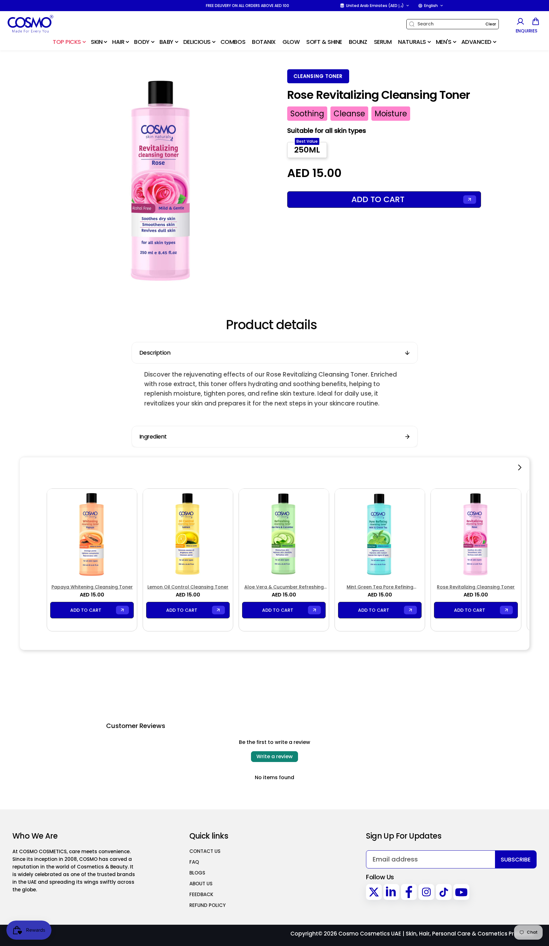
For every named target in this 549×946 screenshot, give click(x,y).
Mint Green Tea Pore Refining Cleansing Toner (380, 587)
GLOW (291, 42)
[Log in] (520, 21)
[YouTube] (461, 892)
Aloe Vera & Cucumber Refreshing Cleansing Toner (284, 587)
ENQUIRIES (526, 31)
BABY (166, 42)
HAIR (118, 42)
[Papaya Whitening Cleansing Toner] (92, 534)
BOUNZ (358, 42)
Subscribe (516, 859)
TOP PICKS (67, 42)
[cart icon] (536, 21)
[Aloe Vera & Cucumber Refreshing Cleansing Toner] (284, 534)
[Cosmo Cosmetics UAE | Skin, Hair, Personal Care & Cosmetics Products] (46, 24)
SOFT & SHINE (324, 42)
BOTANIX (264, 42)
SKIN (96, 42)
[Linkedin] (391, 892)
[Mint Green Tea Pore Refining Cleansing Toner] (380, 534)
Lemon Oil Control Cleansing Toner (187, 587)
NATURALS (412, 42)
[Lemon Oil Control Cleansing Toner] (188, 534)
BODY (141, 42)
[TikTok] (444, 892)
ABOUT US (201, 883)
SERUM (383, 42)
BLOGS (197, 872)
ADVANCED (476, 42)
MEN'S (443, 42)
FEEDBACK (201, 894)
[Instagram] (426, 892)
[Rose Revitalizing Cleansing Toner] (476, 534)
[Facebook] (409, 892)
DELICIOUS (197, 42)
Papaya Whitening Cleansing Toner (92, 587)
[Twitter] (374, 892)
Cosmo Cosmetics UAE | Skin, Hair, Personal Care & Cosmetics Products (435, 933)
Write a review (274, 756)
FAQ (194, 862)
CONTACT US (204, 851)
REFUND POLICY (207, 905)
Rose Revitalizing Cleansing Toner (476, 587)
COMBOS (232, 42)
